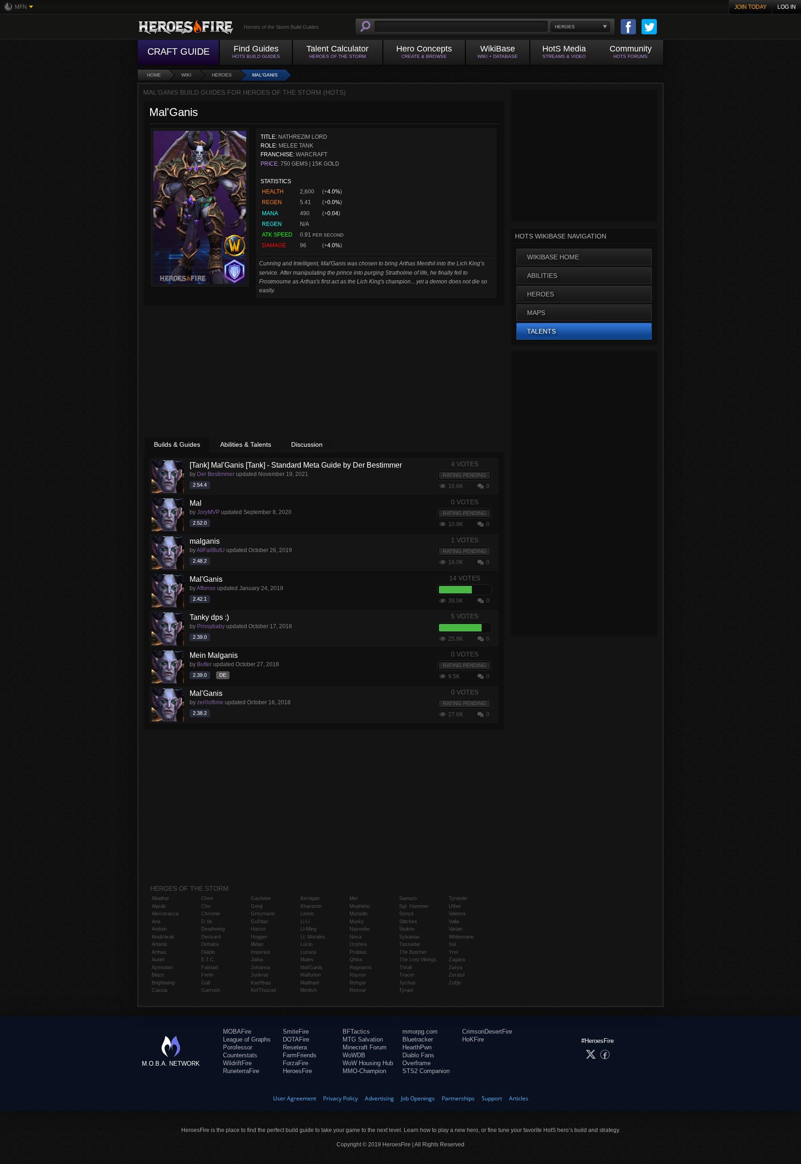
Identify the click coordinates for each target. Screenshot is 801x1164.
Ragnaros (361, 967)
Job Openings (418, 1098)
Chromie (210, 913)
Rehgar (358, 982)
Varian (456, 929)
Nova (356, 936)
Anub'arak (163, 936)
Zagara (457, 959)
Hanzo (258, 929)
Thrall (405, 967)
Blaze (158, 975)
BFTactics (356, 1031)
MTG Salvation (363, 1039)
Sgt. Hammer (414, 906)
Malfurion (310, 975)
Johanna (260, 967)
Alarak (159, 906)
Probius (358, 952)
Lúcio (306, 944)
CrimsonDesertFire (487, 1031)
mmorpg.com (420, 1031)
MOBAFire (237, 1031)
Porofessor (237, 1047)
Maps (536, 312)
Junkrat (259, 975)
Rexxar (358, 990)
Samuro (408, 898)
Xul (452, 944)
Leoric (307, 913)
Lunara (308, 952)
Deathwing (213, 929)
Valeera (457, 913)
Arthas (159, 952)
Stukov (407, 929)
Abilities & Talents (245, 444)
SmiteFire (296, 1031)
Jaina (257, 959)
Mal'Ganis (265, 74)
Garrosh (210, 990)
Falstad (209, 967)
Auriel (158, 959)
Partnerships (458, 1098)
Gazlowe (261, 898)
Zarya (455, 967)
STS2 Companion (426, 1071)
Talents (541, 331)
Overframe (416, 1063)
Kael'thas (261, 982)
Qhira (356, 959)
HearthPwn (417, 1047)
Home (154, 74)
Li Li (304, 921)
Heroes (222, 74)
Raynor (358, 975)
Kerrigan (309, 898)
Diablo (208, 952)
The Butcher (413, 952)
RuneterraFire (241, 1071)
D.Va (206, 921)
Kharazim (311, 906)
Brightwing (163, 982)
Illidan (257, 944)
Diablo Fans (418, 1055)
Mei (353, 898)
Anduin (159, 929)
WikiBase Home (553, 257)
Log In (786, 7)
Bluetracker (417, 1039)
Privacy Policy (340, 1098)
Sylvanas (409, 936)
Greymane (263, 913)
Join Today (750, 7)
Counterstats (240, 1055)
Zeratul (456, 975)
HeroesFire (297, 1071)
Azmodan (162, 967)
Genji (256, 906)
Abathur (160, 898)
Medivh (308, 990)
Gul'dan (259, 921)
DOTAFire (296, 1039)
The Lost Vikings (418, 959)
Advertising (379, 1098)
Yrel (453, 952)
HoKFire (473, 1039)
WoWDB (354, 1055)
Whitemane (461, 936)
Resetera (295, 1047)
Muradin (359, 913)
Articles (518, 1098)
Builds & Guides (177, 444)
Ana (156, 921)
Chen (207, 898)
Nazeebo (360, 929)
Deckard (211, 936)
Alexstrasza (165, 913)
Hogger (259, 936)
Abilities (542, 275)
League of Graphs (247, 1039)
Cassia (159, 990)
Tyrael (406, 990)
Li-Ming (308, 929)
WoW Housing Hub (368, 1063)
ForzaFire (295, 1063)
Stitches (408, 921)
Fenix (207, 975)
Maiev (307, 959)
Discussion (307, 444)
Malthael (309, 982)
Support (492, 1098)
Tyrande (458, 898)
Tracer (406, 975)
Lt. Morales (312, 936)
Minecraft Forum (365, 1047)
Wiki (186, 74)
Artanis (159, 944)
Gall (205, 982)
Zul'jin (455, 982)
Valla (454, 921)
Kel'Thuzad (263, 990)
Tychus (407, 982)
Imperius (260, 952)
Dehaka (210, 944)
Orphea (358, 944)
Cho (205, 906)
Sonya (406, 913)
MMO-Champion (364, 1071)
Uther (455, 906)
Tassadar (409, 944)
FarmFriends (300, 1055)
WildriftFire (237, 1063)
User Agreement (294, 1098)
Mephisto (360, 906)
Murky (357, 921)
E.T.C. (208, 959)
